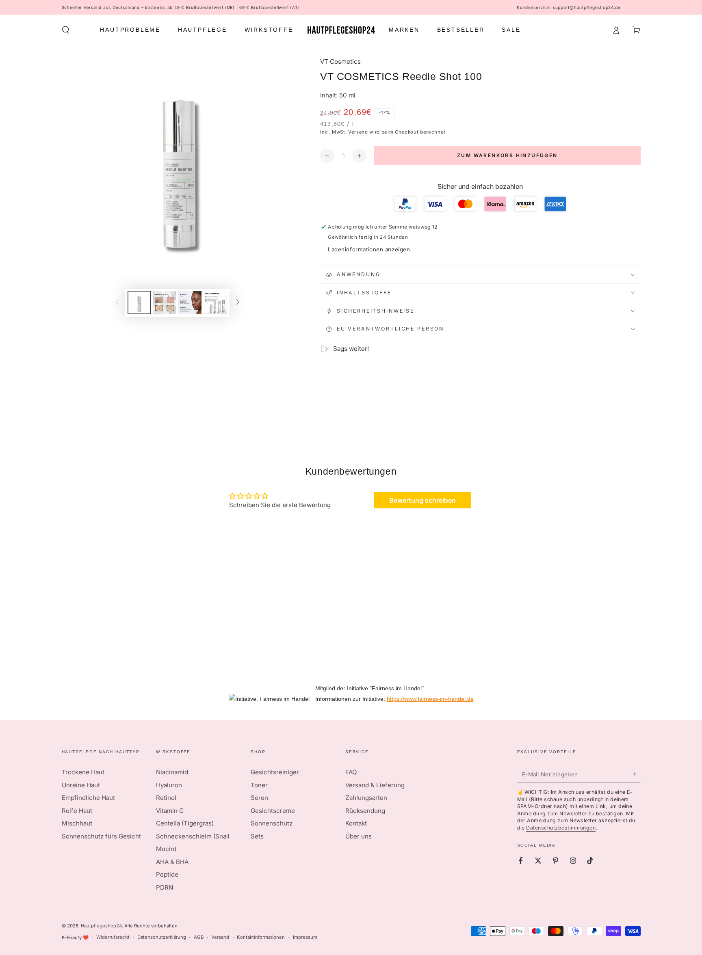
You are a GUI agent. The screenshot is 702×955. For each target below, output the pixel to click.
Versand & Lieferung (375, 785)
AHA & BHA (172, 862)
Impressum (305, 937)
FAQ (351, 772)
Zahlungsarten (366, 798)
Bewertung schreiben (422, 500)
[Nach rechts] (238, 302)
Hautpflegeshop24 (101, 926)
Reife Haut (77, 811)
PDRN (164, 887)
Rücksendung (365, 811)
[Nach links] (116, 302)
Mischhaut (77, 823)
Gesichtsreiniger (275, 772)
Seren (259, 798)
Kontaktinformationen (261, 937)
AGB (199, 937)
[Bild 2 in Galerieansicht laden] (164, 302)
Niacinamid (172, 772)
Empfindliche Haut (88, 798)
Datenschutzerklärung (161, 937)
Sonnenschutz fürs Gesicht (101, 836)
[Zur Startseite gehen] (341, 30)
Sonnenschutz (271, 823)
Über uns (358, 836)
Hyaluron (169, 785)
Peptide (167, 874)
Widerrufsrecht (113, 937)
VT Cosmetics (340, 61)
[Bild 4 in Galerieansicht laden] (215, 302)
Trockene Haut (83, 772)
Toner (259, 785)
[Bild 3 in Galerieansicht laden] (190, 302)
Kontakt (356, 823)
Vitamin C (170, 811)
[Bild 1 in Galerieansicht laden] (139, 302)
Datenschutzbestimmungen (561, 828)
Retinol (166, 798)
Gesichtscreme (273, 811)
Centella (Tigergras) (185, 823)
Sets (257, 836)
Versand (358, 132)
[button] (66, 30)
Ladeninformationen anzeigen (369, 249)
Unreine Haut (81, 785)
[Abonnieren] (636, 773)
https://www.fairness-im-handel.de (430, 699)
